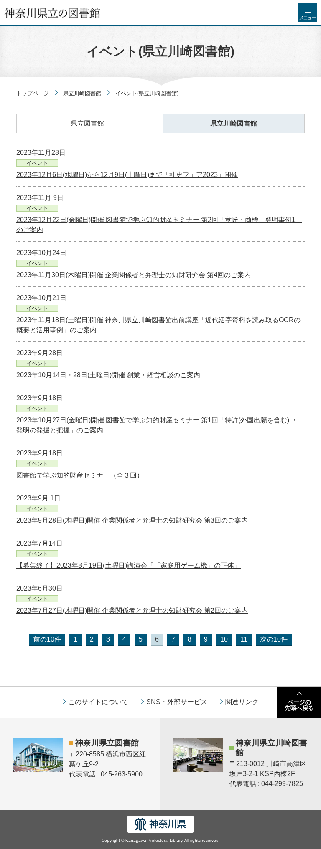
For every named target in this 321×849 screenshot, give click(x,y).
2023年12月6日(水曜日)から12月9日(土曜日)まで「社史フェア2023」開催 (127, 174)
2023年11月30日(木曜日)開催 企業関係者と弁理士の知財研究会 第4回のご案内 (133, 274)
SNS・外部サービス (176, 701)
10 (224, 639)
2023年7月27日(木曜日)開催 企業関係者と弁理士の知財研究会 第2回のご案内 (132, 610)
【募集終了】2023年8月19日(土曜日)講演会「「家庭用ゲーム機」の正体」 (128, 565)
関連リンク (242, 701)
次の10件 (274, 639)
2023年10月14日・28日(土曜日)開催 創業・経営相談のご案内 (108, 375)
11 (243, 639)
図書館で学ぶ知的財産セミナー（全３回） (79, 475)
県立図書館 (87, 123)
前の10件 (47, 639)
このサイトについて (98, 701)
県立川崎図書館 (82, 93)
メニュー (307, 17)
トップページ (32, 93)
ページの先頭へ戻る (299, 705)
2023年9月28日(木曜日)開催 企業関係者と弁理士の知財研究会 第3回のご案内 (132, 520)
